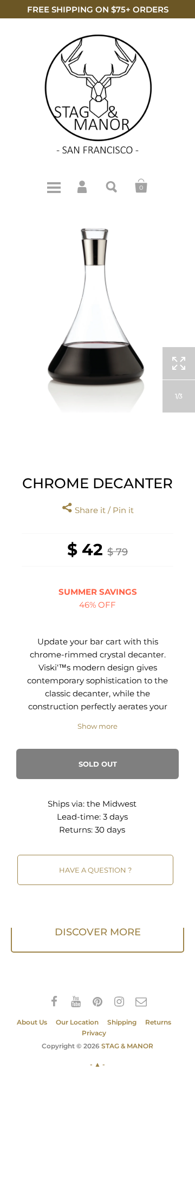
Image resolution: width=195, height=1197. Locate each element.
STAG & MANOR (127, 1046)
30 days (110, 829)
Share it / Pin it (103, 510)
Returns (158, 1022)
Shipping (121, 1022)
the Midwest (111, 804)
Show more (97, 726)
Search (112, 186)
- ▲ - (97, 1064)
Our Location (77, 1022)
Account (83, 186)
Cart (141, 186)
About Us (32, 1022)
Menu (53, 186)
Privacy (94, 1033)
